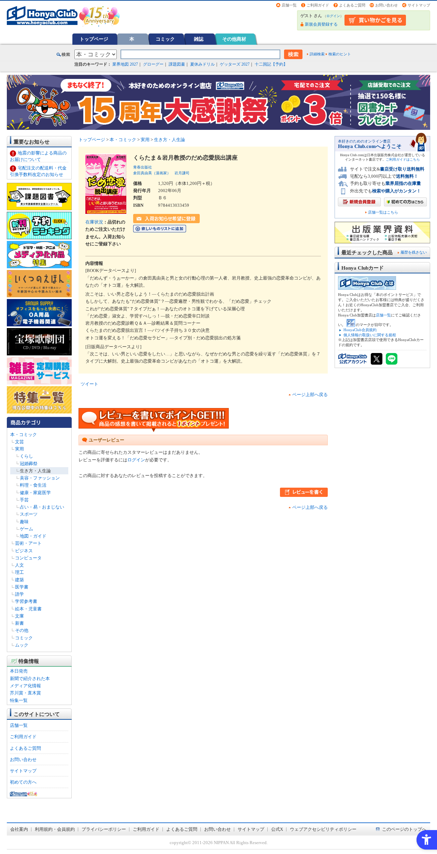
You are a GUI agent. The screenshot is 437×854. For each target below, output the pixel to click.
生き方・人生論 (35, 470)
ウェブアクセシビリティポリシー (323, 829)
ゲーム (26, 528)
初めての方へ (23, 782)
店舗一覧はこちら (383, 212)
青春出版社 (142, 167)
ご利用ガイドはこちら (403, 159)
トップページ (94, 39)
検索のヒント (339, 54)
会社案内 (19, 829)
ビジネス (24, 550)
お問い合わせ (386, 5)
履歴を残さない (413, 252)
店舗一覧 (289, 5)
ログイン (333, 16)
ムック (21, 645)
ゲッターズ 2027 (235, 64)
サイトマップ (419, 5)
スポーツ (29, 514)
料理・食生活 (33, 485)
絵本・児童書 (28, 608)
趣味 (24, 521)
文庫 (19, 616)
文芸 (19, 441)
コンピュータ (28, 557)
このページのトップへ (404, 829)
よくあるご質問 (352, 5)
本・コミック (23, 434)
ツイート (89, 384)
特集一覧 (19, 700)
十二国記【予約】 (271, 64)
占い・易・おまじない (42, 507)
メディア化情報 (25, 685)
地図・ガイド (33, 536)
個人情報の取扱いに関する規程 (369, 335)
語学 (19, 594)
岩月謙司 (181, 173)
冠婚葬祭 (29, 463)
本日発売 (19, 671)
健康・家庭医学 (35, 492)
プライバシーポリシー (104, 829)
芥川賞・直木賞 (25, 692)
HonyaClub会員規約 (360, 330)
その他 (21, 630)
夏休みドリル (202, 64)
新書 (19, 623)
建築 (19, 579)
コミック (165, 39)
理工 (19, 572)
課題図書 (177, 64)
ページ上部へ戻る (310, 394)
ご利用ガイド (318, 5)
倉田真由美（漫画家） (152, 173)
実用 (19, 448)
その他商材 (234, 39)
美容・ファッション (40, 477)
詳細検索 (317, 54)
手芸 (24, 499)
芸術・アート (28, 543)
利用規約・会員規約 (55, 829)
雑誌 (198, 39)
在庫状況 (94, 222)
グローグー (153, 64)
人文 (19, 565)
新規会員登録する (321, 24)
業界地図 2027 (125, 64)
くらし (26, 456)
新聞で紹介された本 (30, 678)
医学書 (21, 586)
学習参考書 (26, 601)
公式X (277, 829)
